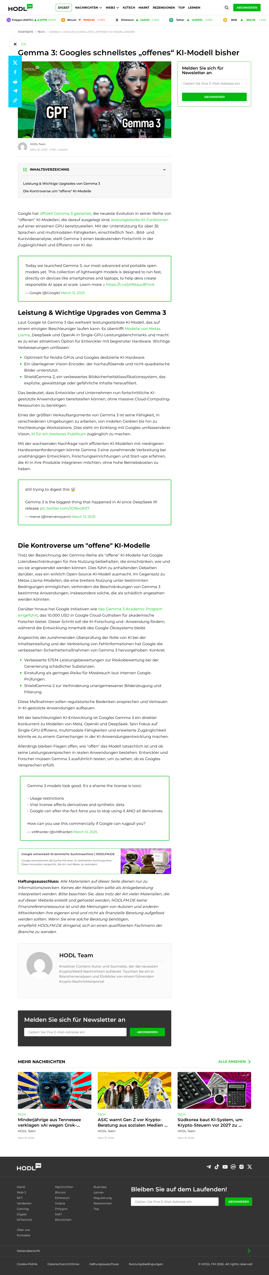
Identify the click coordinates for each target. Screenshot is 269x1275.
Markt (143, 7)
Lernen (194, 7)
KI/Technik (24, 1220)
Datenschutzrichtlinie (63, 1264)
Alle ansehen (232, 1062)
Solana (60, 1203)
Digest (64, 7)
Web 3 (21, 1192)
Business (100, 1187)
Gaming (23, 1209)
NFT (20, 1198)
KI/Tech (129, 7)
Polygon (61, 1209)
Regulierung (103, 1198)
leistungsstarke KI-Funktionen (139, 220)
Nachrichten (86, 7)
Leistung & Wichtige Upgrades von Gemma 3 (61, 184)
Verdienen (24, 1203)
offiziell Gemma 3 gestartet (65, 213)
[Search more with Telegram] (208, 1166)
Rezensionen (164, 7)
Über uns (23, 1230)
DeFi (58, 1214)
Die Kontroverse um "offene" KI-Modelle (57, 191)
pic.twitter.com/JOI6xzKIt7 (65, 508)
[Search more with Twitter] (249, 1166)
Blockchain (63, 1220)
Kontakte (23, 1235)
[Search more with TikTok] (216, 1166)
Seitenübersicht (28, 1250)
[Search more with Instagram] (241, 1167)
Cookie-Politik (27, 1264)
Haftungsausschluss (104, 1264)
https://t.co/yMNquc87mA (130, 284)
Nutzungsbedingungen (146, 1264)
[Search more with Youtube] (225, 1167)
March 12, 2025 (73, 293)
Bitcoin (60, 1192)
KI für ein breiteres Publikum (58, 434)
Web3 (110, 7)
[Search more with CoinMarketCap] (233, 1166)
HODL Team (38, 144)
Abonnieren (247, 7)
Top (181, 7)
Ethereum (62, 1198)
